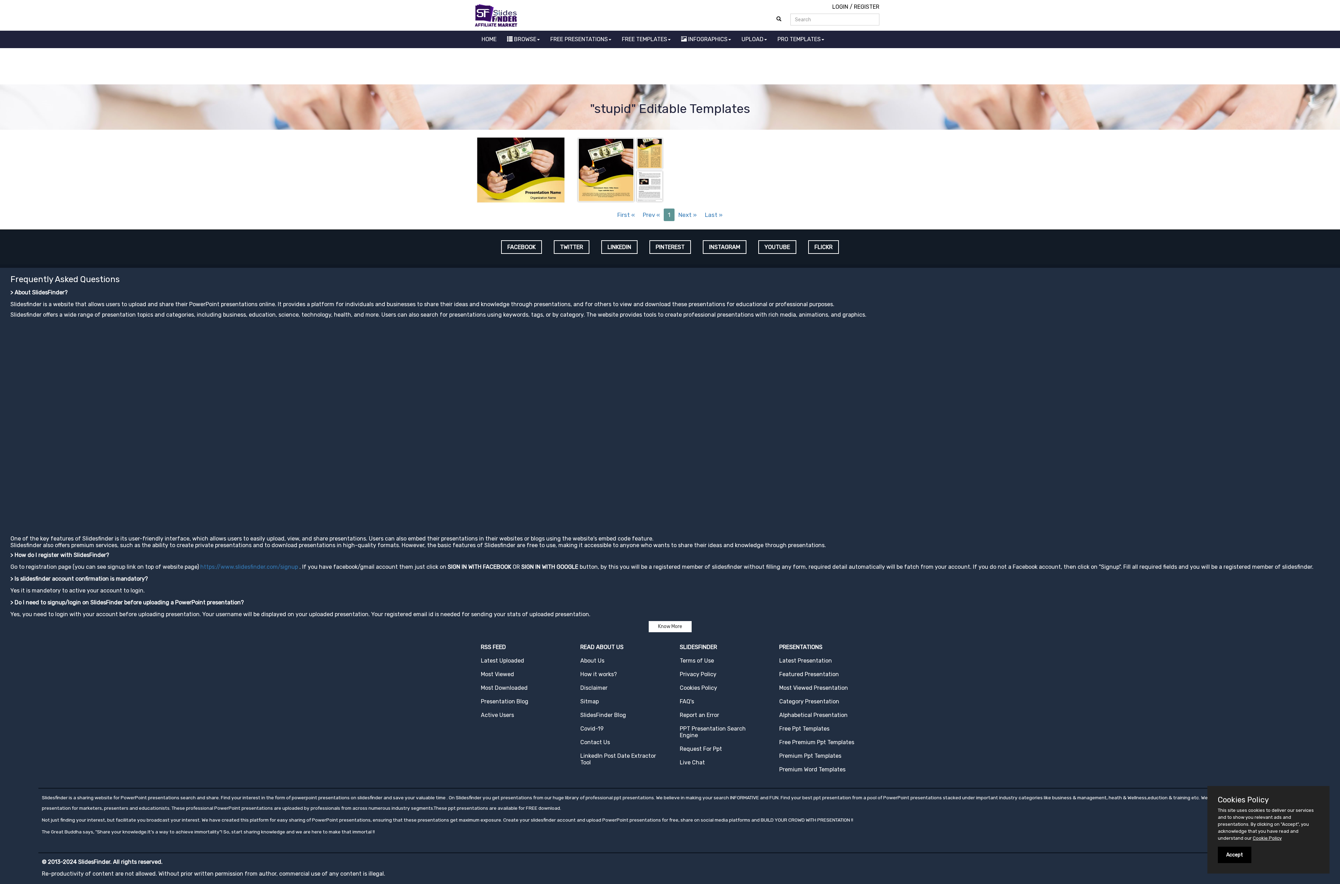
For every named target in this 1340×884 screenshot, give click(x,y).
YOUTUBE (777, 247)
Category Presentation (809, 701)
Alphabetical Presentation (813, 715)
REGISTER (866, 6)
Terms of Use (697, 660)
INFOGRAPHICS (707, 39)
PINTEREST (670, 247)
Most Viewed (497, 674)
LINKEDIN (619, 247)
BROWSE (524, 39)
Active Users (497, 715)
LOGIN (840, 6)
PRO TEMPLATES (799, 39)
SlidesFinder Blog (603, 715)
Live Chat (692, 762)
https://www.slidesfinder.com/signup (249, 567)
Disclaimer (594, 688)
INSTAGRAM (724, 247)
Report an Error (699, 715)
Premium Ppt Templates (810, 756)
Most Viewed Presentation (813, 688)
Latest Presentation (805, 660)
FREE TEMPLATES (644, 39)
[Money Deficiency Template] (520, 169)
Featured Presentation (809, 674)
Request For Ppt (701, 749)
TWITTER (571, 247)
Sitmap (589, 701)
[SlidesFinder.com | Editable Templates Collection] (499, 15)
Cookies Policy (698, 688)
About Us (592, 660)
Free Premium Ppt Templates (816, 742)
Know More (670, 626)
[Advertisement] (670, 67)
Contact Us (595, 742)
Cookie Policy (1267, 838)
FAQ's (687, 701)
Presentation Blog (504, 701)
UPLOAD (753, 39)
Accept (1234, 855)
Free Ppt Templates (804, 728)
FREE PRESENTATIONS (579, 39)
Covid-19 (592, 728)
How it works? (598, 674)
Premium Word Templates (812, 769)
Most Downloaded (504, 688)
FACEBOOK (521, 247)
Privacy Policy (698, 674)
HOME (489, 39)
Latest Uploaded (502, 660)
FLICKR (823, 247)
